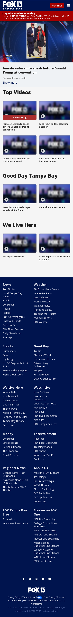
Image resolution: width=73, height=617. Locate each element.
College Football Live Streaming (45, 525)
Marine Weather (42, 301)
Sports (8, 346)
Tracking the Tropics (45, 313)
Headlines (39, 438)
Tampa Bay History (13, 421)
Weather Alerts (42, 305)
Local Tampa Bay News (12, 295)
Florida (6, 300)
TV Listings (40, 476)
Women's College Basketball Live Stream (46, 551)
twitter (30, 579)
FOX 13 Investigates (14, 316)
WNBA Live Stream (44, 557)
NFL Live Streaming (44, 519)
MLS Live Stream (43, 561)
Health (6, 308)
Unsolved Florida (12, 321)
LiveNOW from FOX (45, 403)
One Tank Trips (11, 404)
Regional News (14, 468)
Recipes (38, 370)
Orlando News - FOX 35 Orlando (14, 474)
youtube (43, 579)
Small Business (11, 455)
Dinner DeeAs (10, 400)
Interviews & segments (15, 523)
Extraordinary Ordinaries (41, 365)
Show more (10, 82)
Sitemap (7, 337)
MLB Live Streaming (45, 530)
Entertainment (45, 434)
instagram (36, 579)
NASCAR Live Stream (45, 534)
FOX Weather (41, 322)
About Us (41, 468)
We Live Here (13, 387)
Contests (39, 459)
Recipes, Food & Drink (15, 416)
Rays (5, 355)
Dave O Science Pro (45, 378)
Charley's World (42, 355)
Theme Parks (10, 408)
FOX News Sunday (13, 329)
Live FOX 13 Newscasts (40, 398)
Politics (7, 312)
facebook (23, 579)
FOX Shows (40, 451)
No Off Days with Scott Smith (15, 365)
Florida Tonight (11, 396)
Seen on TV (9, 325)
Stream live (9, 519)
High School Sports (13, 374)
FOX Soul (39, 411)
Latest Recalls (10, 442)
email (49, 579)
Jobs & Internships (44, 481)
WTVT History (41, 485)
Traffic (37, 351)
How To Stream (42, 392)
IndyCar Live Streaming (46, 538)
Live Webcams (42, 297)
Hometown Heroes (44, 359)
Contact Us (40, 501)
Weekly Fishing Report (15, 370)
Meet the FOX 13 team (46, 472)
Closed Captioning (44, 489)
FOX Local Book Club (45, 442)
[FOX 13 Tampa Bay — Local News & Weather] (12, 5)
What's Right (9, 392)
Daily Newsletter (12, 333)
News (7, 284)
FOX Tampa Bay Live (45, 424)
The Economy (10, 451)
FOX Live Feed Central (46, 415)
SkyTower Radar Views (46, 289)
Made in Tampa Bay (14, 412)
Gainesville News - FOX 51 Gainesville (15, 481)
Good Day (41, 346)
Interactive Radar (43, 293)
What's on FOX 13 (43, 455)
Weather (40, 284)
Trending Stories (43, 446)
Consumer (8, 304)
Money (8, 434)
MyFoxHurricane (43, 318)
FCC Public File (42, 493)
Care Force (9, 425)
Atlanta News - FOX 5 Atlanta (14, 488)
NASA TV (39, 420)
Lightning (8, 359)
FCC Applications (43, 497)
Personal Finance (12, 446)
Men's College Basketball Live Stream (46, 544)
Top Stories (9, 289)
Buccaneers (9, 351)
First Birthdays (42, 374)
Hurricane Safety (43, 309)
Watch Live (57, 6)
